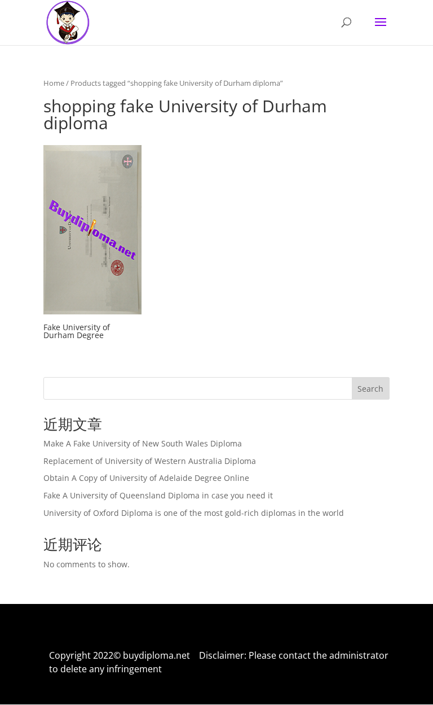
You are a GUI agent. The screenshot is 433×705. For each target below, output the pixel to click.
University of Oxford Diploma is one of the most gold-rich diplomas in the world (193, 512)
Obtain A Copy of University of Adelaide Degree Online (146, 477)
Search (370, 388)
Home (53, 83)
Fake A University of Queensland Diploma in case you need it (158, 495)
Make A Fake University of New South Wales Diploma (142, 443)
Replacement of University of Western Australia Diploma (149, 461)
